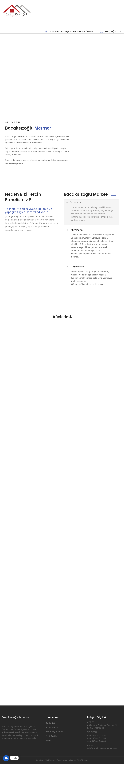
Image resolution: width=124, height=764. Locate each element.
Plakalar (49, 740)
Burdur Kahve (52, 727)
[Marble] (32, 10)
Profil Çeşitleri (52, 736)
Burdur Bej (50, 723)
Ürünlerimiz (61, 316)
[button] (6, 758)
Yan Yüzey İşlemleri (54, 731)
